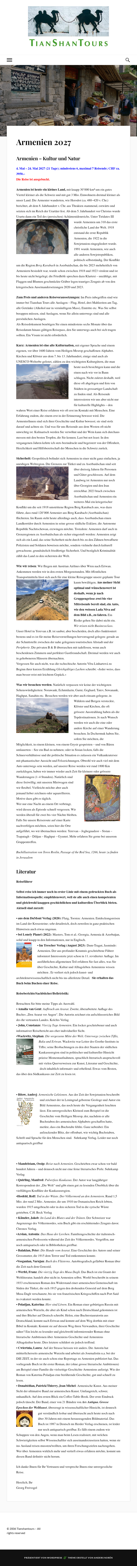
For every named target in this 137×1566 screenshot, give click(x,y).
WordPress (54, 1557)
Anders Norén (103, 1557)
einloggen (56, 1528)
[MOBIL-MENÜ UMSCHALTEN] (9, 60)
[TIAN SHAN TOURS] (68, 44)
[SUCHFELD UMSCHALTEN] (127, 60)
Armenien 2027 (43, 141)
